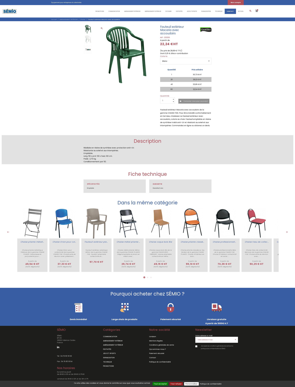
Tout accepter (160, 384)
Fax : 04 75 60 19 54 (64, 361)
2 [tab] (147, 277)
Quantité (164, 96)
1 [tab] (144, 277)
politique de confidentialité (210, 349)
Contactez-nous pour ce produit (195, 101)
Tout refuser (176, 384)
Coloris (163, 56)
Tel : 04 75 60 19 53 (64, 356)
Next (287, 232)
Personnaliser (191, 384)
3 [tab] (151, 277)
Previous (8, 232)
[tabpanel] (32, 240)
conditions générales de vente (220, 346)
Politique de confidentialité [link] (210, 384)
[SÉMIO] (9, 11)
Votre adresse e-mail (203, 335)
